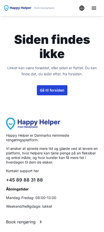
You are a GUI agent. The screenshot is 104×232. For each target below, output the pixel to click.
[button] (52, 222)
